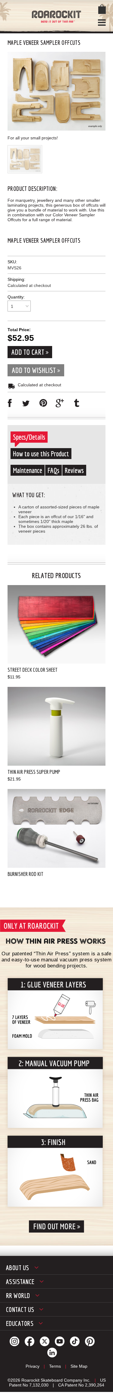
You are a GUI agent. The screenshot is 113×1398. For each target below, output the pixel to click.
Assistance (20, 1281)
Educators (19, 1323)
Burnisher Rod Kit (25, 874)
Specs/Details (29, 437)
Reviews (74, 470)
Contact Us (20, 1309)
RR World (18, 1295)
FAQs (53, 470)
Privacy (32, 1366)
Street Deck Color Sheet (33, 670)
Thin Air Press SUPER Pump (34, 772)
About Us (17, 1267)
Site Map (79, 1366)
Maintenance (27, 470)
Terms (55, 1366)
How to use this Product (41, 453)
